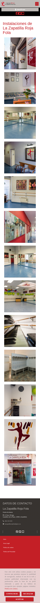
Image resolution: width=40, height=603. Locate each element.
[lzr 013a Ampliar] (20, 400)
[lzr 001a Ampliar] (20, 470)
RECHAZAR (28, 594)
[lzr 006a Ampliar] (20, 261)
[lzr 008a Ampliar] (20, 227)
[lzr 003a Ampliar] (20, 88)
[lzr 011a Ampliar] (20, 331)
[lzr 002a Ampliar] (20, 53)
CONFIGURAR (12, 594)
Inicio (4, 539)
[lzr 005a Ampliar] (20, 123)
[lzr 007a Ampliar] (20, 192)
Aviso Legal (6, 543)
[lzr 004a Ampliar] (20, 157)
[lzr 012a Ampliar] (20, 435)
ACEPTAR (20, 599)
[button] (20, 9)
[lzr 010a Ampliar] (20, 296)
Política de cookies (11, 589)
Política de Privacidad (9, 551)
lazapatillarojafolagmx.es (13, 524)
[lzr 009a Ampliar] (20, 366)
